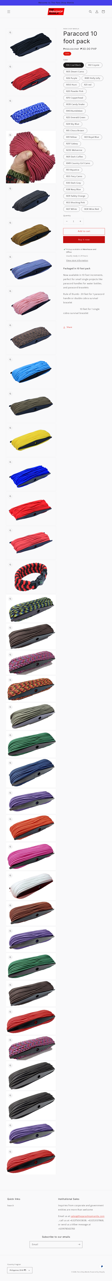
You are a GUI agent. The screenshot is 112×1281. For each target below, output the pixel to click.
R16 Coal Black (73, 65)
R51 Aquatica (72, 170)
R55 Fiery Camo (74, 176)
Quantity (67, 216)
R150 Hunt (71, 85)
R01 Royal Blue (91, 137)
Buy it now (84, 239)
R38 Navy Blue (73, 189)
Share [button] (69, 327)
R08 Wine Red (91, 209)
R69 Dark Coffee (74, 157)
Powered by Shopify (97, 1272)
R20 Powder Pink (74, 91)
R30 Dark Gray (73, 183)
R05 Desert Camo (75, 72)
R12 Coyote (93, 65)
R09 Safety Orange (75, 196)
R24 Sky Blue (72, 124)
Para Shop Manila (83, 1272)
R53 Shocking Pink (75, 202)
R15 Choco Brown (75, 130)
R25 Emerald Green (75, 117)
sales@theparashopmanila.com (87, 1216)
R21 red (87, 85)
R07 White (71, 209)
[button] (9, 11)
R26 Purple (71, 78)
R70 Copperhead (74, 98)
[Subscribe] (79, 1244)
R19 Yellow (71, 137)
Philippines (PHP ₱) (18, 1270)
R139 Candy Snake (75, 104)
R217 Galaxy (72, 144)
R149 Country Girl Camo (78, 163)
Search (10, 1205)
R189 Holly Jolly (92, 78)
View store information (77, 260)
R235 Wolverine (74, 150)
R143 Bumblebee (74, 111)
